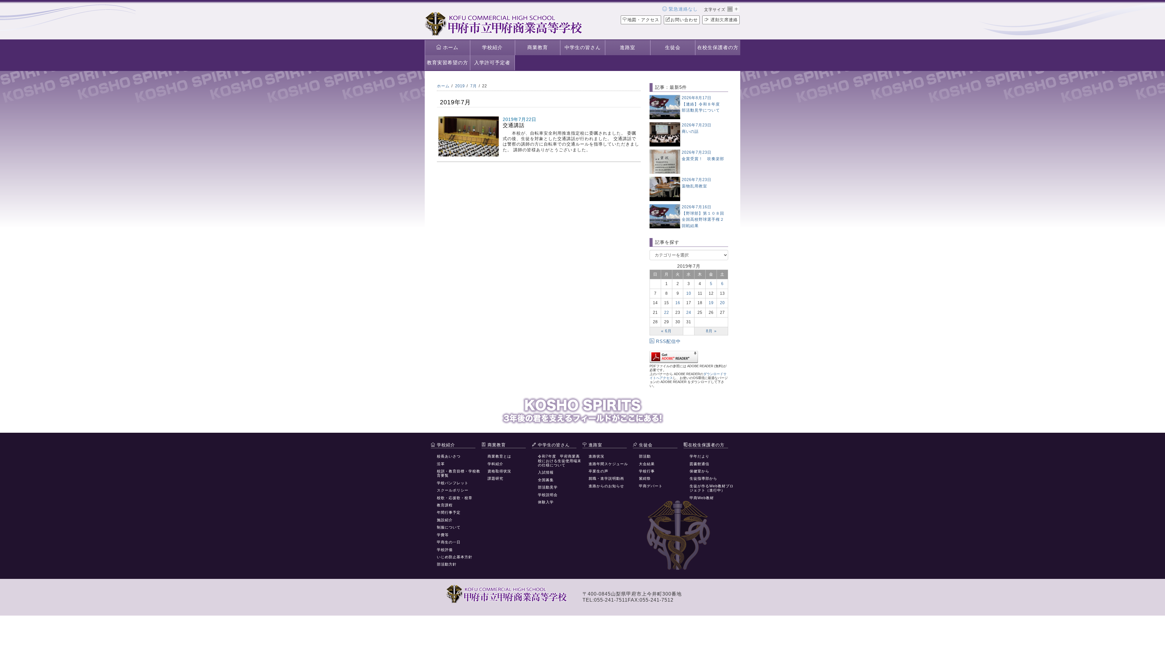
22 (666, 312)
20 (722, 303)
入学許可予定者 (492, 62)
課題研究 (495, 478)
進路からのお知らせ (606, 486)
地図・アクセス (643, 19)
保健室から (699, 471)
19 (711, 303)
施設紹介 (445, 520)
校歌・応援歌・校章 (454, 498)
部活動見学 (548, 487)
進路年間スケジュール (608, 464)
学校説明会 (548, 495)
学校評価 (445, 550)
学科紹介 (495, 464)
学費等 (443, 535)
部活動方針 (447, 564)
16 (677, 303)
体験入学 (546, 502)
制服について (449, 527)
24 (688, 312)
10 (688, 293)
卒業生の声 (598, 471)
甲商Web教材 (702, 498)
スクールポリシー (452, 490)
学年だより (699, 456)
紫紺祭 (645, 478)
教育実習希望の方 (447, 62)
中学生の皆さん (583, 47)
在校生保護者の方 (717, 47)
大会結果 (647, 464)
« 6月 (666, 331)
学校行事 (647, 471)
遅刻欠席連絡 (723, 19)
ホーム (449, 47)
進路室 (627, 47)
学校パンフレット (452, 483)
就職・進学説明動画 (606, 478)
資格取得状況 (499, 471)
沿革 (441, 464)
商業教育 (537, 47)
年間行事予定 (449, 512)
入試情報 (546, 472)
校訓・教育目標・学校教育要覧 (458, 473)
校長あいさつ (449, 456)
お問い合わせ (684, 19)
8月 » (711, 331)
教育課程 (445, 505)
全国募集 (546, 480)
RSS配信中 (668, 341)
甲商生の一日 (449, 542)
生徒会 (672, 47)
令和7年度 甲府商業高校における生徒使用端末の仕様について (559, 460)
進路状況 (596, 456)
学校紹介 (492, 47)
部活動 (645, 456)
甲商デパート (651, 486)
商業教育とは (499, 456)
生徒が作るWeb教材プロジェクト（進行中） (712, 488)
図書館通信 (699, 464)
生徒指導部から (703, 478)
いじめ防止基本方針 (454, 557)
